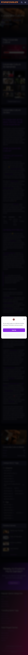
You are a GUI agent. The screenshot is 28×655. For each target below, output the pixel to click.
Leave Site (14, 335)
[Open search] (21, 2)
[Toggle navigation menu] (25, 2)
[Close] (24, 319)
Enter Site (14, 330)
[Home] (9, 2)
